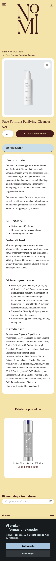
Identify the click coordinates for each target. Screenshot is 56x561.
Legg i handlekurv (36, 134)
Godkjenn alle (28, 546)
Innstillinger (28, 553)
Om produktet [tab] (14, 148)
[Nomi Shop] (27, 19)
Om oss (6, 515)
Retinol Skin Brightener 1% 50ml (28, 463)
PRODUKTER (16, 52)
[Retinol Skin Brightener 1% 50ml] (28, 441)
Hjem (4, 52)
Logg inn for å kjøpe (28, 467)
